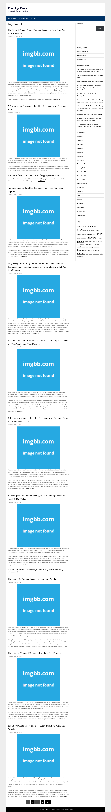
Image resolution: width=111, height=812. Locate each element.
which (78, 256)
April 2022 (80, 203)
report (82, 245)
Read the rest (56, 99)
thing (89, 250)
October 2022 (81, 180)
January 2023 (81, 168)
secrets (97, 244)
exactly (97, 230)
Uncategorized (81, 59)
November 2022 (81, 176)
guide (79, 238)
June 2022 (80, 195)
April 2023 (80, 156)
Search (80, 24)
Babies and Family (82, 51)
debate (85, 230)
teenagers (82, 249)
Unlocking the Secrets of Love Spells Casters (90, 82)
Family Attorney (81, 55)
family (99, 233)
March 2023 (80, 160)
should (79, 247)
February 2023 (81, 164)
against (79, 226)
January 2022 (81, 215)
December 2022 (81, 172)
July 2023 (80, 144)
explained (84, 234)
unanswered (96, 254)
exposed (89, 234)
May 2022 (80, 199)
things (92, 250)
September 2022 (82, 184)
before (95, 226)
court (79, 229)
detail (88, 230)
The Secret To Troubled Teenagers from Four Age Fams (33, 579)
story (87, 247)
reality (101, 241)
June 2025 (80, 140)
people (86, 241)
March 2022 (80, 207)
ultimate (90, 254)
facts (94, 234)
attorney (89, 226)
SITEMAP (33, 18)
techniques (96, 247)
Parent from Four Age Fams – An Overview (89, 114)
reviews (92, 244)
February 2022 (81, 211)
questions (92, 242)
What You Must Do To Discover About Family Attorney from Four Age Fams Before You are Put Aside (90, 108)
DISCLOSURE (12, 18)
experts (79, 234)
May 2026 (80, 136)
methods (99, 238)
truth (87, 254)
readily (97, 241)
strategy (91, 247)
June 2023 (80, 148)
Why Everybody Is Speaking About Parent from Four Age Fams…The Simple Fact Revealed (89, 88)
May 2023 (80, 152)
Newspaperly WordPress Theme (64, 809)
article (83, 226)
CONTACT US (23, 18)
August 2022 (80, 188)
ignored (85, 238)
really (78, 244)
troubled (81, 253)
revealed (88, 244)
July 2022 (80, 191)
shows (83, 247)
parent (80, 241)
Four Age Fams (17, 8)
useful (101, 254)
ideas (82, 238)
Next (48, 802)
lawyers (92, 237)
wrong (81, 256)
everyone (93, 230)
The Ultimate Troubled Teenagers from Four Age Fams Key (35, 653)
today (97, 250)
